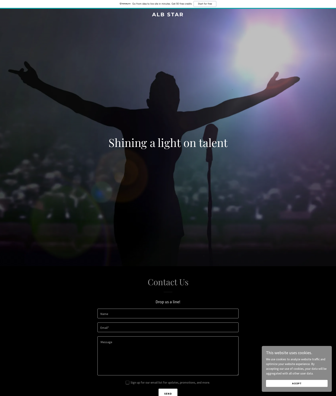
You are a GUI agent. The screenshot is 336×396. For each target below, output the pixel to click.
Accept (297, 383)
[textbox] (167, 313)
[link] (168, 15)
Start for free (205, 4)
